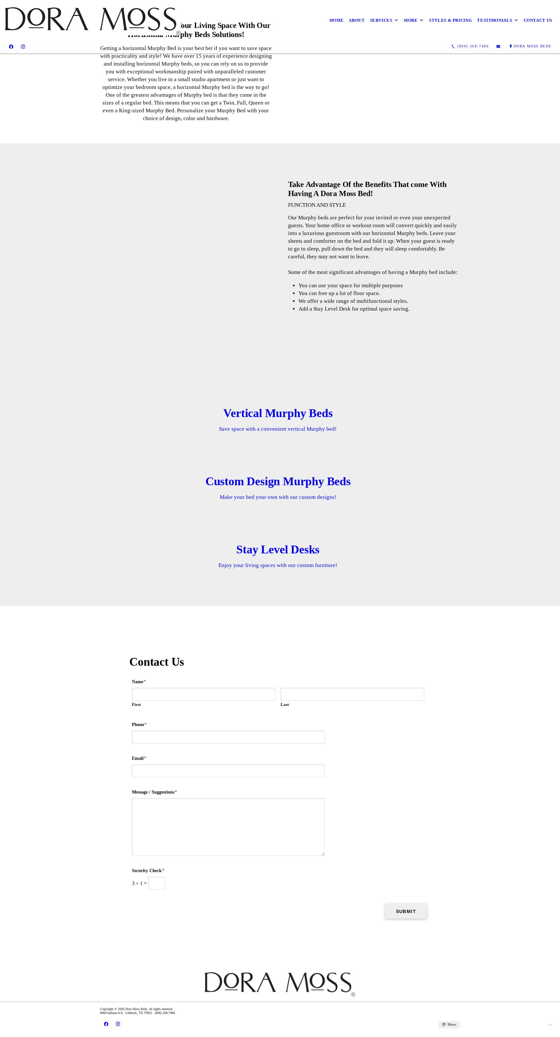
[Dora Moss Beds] (93, 20)
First (136, 704)
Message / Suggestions (154, 792)
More (411, 20)
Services (381, 20)
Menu (451, 1024)
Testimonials (494, 20)
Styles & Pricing (450, 20)
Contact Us (538, 20)
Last (285, 704)
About (357, 20)
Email (139, 758)
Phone (139, 724)
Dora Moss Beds (532, 46)
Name (139, 681)
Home (337, 20)
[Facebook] (11, 46)
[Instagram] (23, 46)
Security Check (148, 870)
